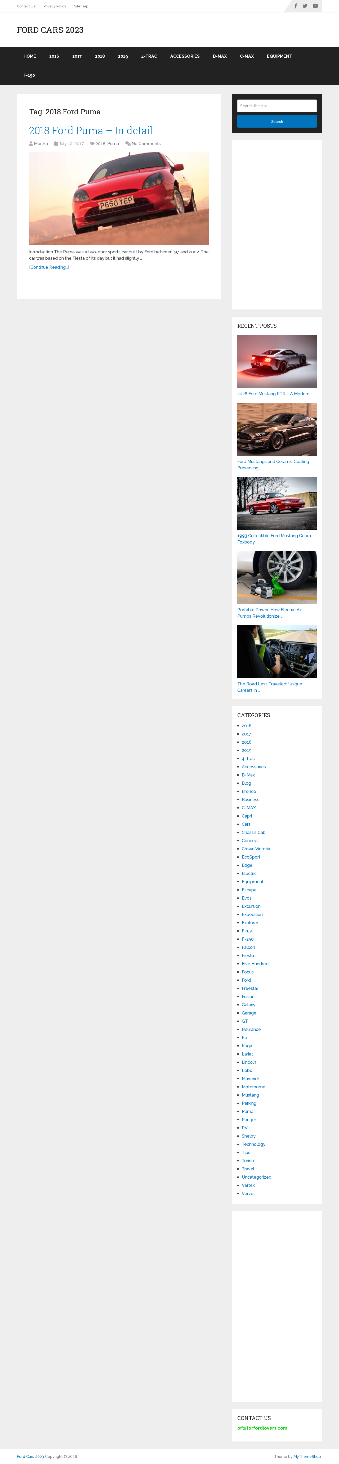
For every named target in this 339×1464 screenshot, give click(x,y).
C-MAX (247, 56)
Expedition (252, 914)
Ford (246, 980)
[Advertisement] (277, 224)
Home (30, 56)
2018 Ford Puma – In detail (91, 130)
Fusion (248, 996)
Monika (41, 143)
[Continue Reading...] (49, 267)
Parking (249, 1103)
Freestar (250, 988)
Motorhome (253, 1086)
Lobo (247, 1070)
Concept (250, 840)
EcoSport (251, 857)
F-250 (248, 939)
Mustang (250, 1095)
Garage (249, 1013)
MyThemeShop (307, 1456)
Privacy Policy (55, 6)
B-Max (220, 56)
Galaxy (248, 1004)
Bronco (249, 791)
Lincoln (249, 1062)
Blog (246, 783)
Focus (248, 971)
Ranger (249, 1119)
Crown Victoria (256, 848)
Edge (247, 865)
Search (277, 121)
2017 (77, 56)
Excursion (251, 906)
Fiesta (248, 955)
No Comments (146, 143)
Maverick (251, 1078)
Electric (249, 873)
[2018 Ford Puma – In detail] (119, 198)
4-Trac (149, 56)
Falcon (248, 947)
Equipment (279, 56)
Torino (248, 1160)
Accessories (185, 56)
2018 (100, 56)
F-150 (29, 75)
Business (250, 799)
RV (245, 1127)
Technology (253, 1144)
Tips (246, 1152)
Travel (248, 1168)
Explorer (250, 922)
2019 (123, 56)
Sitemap (81, 6)
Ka (244, 1037)
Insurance (251, 1029)
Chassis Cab (254, 832)
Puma (113, 143)
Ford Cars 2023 (50, 29)
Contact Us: (26, 6)
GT (245, 1021)
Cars (246, 824)
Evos (247, 898)
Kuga (247, 1045)
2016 (54, 56)
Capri (247, 816)
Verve (247, 1193)
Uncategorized (256, 1177)
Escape (249, 889)
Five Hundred (255, 963)
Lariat (247, 1054)
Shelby (249, 1136)
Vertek (248, 1185)
